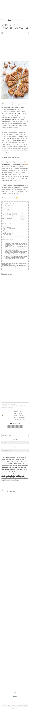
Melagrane (22, 465)
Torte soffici (23, 478)
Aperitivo (8, 457)
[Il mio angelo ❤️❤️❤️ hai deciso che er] (15, 637)
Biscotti (13, 457)
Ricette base (9, 472)
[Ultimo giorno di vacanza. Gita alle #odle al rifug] (15, 665)
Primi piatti (24, 469)
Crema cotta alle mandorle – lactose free (15, 26)
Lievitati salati (15, 465)
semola (7, 474)
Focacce (25, 461)
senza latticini (18, 474)
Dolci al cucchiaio (17, 405)
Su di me (13, 476)
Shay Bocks (25, 705)
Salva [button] (22, 216)
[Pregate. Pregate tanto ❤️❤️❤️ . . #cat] (15, 651)
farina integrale (14, 461)
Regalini (4, 472)
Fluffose (21, 461)
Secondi (24, 472)
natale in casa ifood (7, 467)
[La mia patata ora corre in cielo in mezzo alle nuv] (15, 644)
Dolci (14, 404)
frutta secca (8, 463)
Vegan (7, 480)
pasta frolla (17, 467)
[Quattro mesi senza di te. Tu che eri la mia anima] (15, 600)
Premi (20, 469)
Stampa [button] (22, 219)
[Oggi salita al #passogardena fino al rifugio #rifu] (15, 679)
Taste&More (19, 476)
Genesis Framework (15, 706)
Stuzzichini (8, 476)
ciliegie (3, 459)
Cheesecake (23, 457)
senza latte (11, 474)
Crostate (21, 459)
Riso (20, 472)
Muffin (26, 465)
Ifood (21, 463)
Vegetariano (10, 407)
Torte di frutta (9, 478)
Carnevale (17, 457)
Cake (8, 404)
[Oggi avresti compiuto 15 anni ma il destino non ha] (15, 533)
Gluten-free (23, 405)
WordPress (15, 708)
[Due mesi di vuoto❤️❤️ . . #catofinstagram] (15, 632)
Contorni (13, 459)
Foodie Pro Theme (16, 705)
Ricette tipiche (15, 472)
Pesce (21, 467)
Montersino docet (15, 123)
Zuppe (17, 480)
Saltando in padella (15, 9)
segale (3, 474)
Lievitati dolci (8, 465)
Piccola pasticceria (9, 469)
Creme (11, 404)
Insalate (25, 463)
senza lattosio (4, 407)
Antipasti (4, 457)
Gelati (12, 463)
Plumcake (16, 469)
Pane (13, 467)
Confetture (8, 459)
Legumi (3, 465)
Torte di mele (16, 478)
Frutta (3, 463)
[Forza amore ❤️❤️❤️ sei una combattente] (15, 656)
